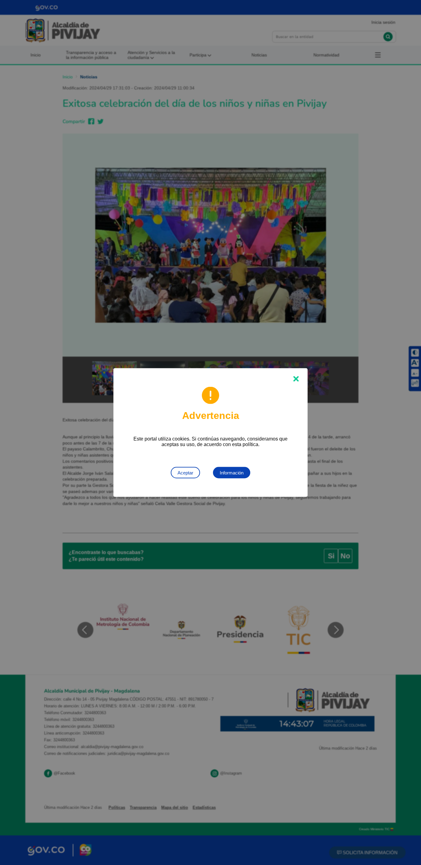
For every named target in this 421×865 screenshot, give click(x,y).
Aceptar (185, 472)
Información (231, 472)
